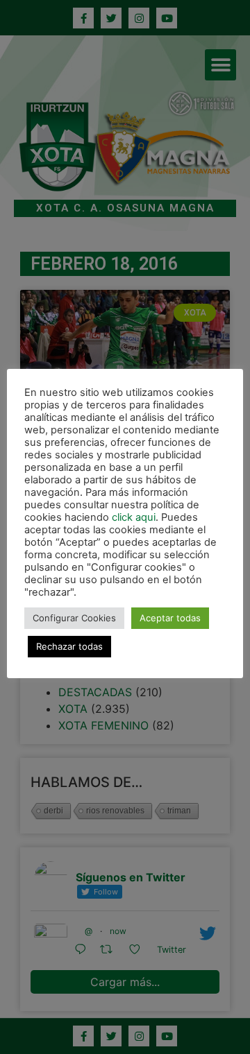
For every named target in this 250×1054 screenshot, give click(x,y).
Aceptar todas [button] (170, 617)
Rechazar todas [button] (69, 646)
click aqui (134, 517)
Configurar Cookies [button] (74, 617)
